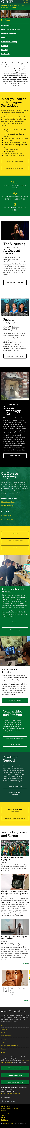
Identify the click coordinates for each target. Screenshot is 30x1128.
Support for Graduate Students (15, 793)
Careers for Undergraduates (15, 161)
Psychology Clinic (15, 455)
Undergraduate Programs (10, 29)
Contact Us (5, 54)
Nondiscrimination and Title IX (9, 1108)
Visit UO (15, 548)
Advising (3, 1039)
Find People (4, 1120)
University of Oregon (8, 1123)
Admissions (4, 1026)
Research (4, 46)
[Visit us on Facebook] (2, 1101)
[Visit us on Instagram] (11, 1101)
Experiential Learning (9, 42)
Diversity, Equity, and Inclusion (9, 1046)
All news (25, 963)
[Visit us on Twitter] (5, 1101)
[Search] (23, 2)
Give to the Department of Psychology (15, 810)
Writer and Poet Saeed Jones (15, 983)
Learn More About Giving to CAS (15, 818)
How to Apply (6, 25)
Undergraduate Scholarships (15, 738)
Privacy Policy (5, 1113)
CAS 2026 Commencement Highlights (12, 858)
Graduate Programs (8, 33)
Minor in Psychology (7, 506)
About (3, 1052)
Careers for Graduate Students (15, 168)
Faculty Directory (15, 629)
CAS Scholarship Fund (15, 1075)
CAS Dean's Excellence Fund (15, 1068)
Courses (4, 37)
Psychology (6, 20)
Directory (4, 50)
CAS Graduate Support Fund (15, 1082)
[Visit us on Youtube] (8, 1101)
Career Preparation (6, 1036)
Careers (3, 1115)
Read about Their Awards (15, 356)
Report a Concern (6, 1106)
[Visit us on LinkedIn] (14, 1101)
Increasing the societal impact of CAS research (14, 937)
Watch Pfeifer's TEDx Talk (15, 282)
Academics (4, 1029)
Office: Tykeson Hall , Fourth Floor (10, 1093)
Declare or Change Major (15, 540)
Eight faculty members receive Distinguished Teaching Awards (14, 892)
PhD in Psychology (7, 519)
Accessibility (4, 1111)
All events (25, 1001)
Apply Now (15, 533)
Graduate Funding (15, 744)
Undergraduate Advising (15, 786)
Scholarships (4, 1042)
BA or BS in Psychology (8, 502)
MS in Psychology (6, 516)
